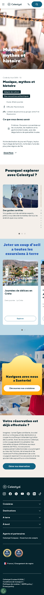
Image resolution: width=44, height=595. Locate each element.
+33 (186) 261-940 (28, 4)
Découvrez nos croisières (22, 388)
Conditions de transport (13, 582)
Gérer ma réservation (19, 466)
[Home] (15, 4)
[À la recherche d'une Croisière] (37, 4)
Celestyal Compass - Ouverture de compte (20, 538)
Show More (8, 153)
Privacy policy (8, 586)
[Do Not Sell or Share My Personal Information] (3, 591)
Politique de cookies (11, 584)
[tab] (19, 233)
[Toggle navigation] (3, 4)
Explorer (20, 318)
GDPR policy (26, 584)
